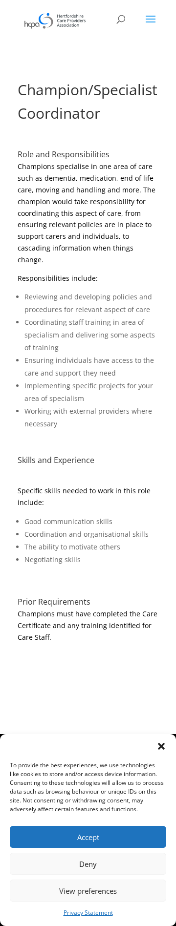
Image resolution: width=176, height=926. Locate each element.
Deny (88, 864)
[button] (161, 746)
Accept (88, 837)
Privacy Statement (88, 912)
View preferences (88, 891)
